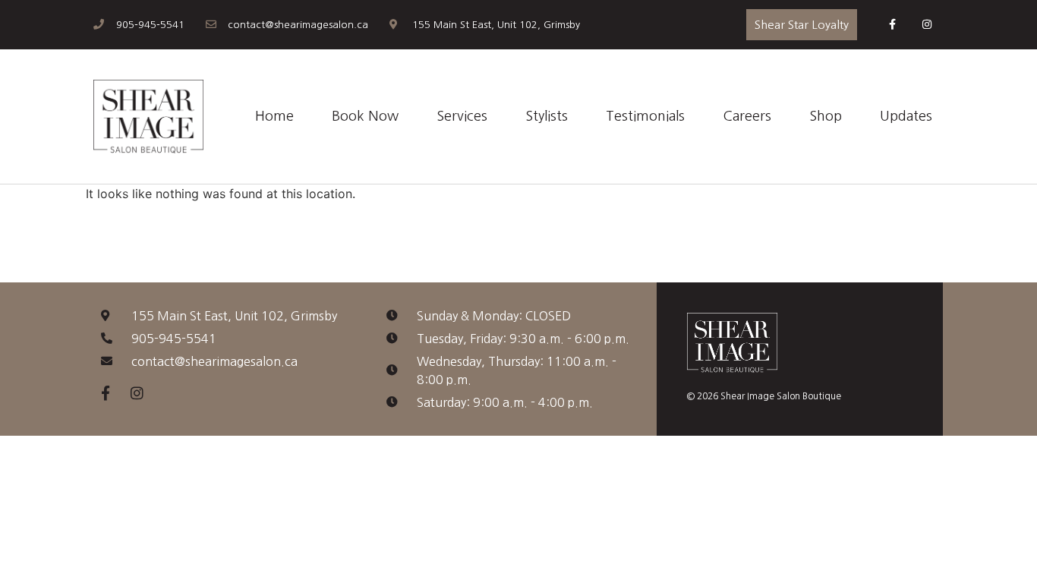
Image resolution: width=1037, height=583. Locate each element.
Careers (747, 116)
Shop (825, 116)
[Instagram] (926, 25)
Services (462, 116)
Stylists (546, 116)
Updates (906, 116)
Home (274, 116)
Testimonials (645, 116)
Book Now (365, 116)
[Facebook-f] (892, 25)
